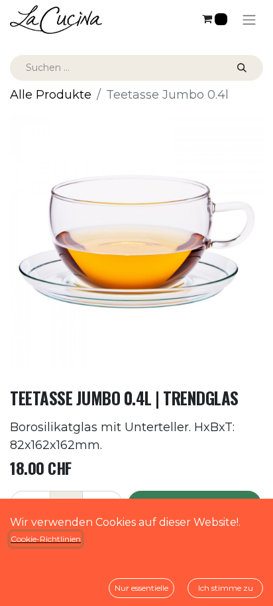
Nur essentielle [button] (141, 588)
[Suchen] (242, 68)
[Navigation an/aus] (249, 19)
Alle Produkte (50, 94)
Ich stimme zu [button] (225, 588)
